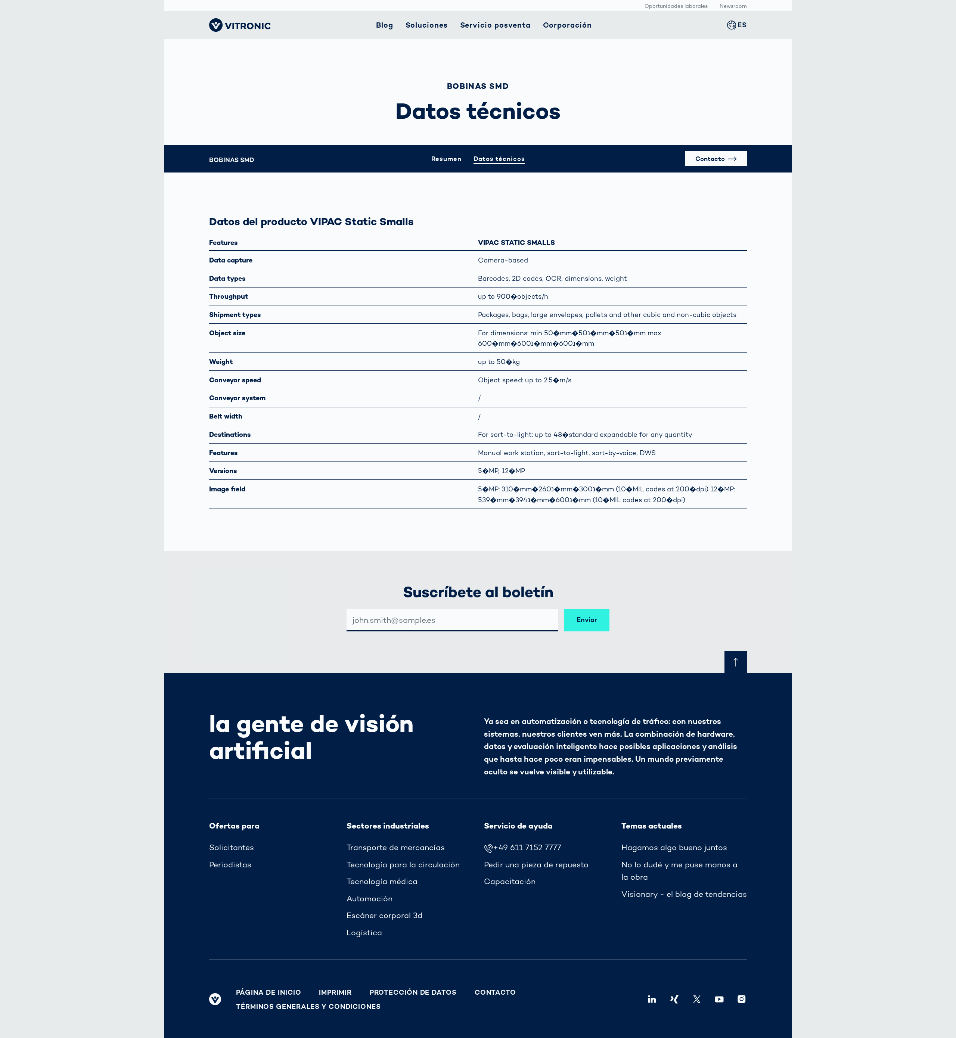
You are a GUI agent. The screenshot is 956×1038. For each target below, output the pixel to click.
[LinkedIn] (652, 999)
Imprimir (335, 992)
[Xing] (674, 999)
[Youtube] (719, 999)
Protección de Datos (413, 992)
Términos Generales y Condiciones (308, 1006)
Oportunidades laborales (676, 6)
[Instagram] (741, 999)
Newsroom (733, 6)
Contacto (495, 992)
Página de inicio (268, 992)
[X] (697, 999)
